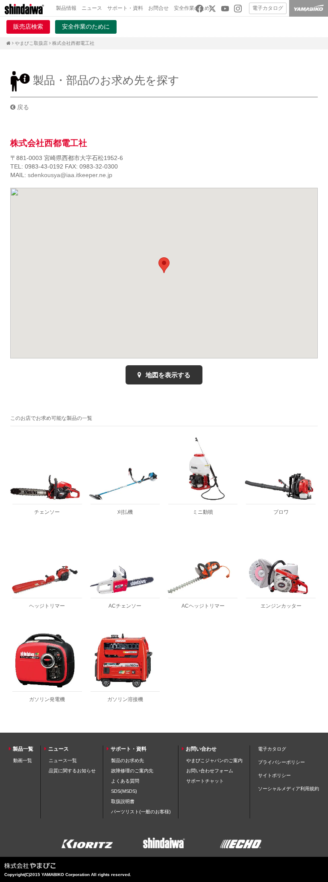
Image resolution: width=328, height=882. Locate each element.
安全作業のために (86, 26)
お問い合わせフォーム (209, 770)
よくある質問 (125, 780)
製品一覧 (23, 749)
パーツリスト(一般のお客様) (141, 811)
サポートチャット (205, 780)
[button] (164, 265)
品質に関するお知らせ (72, 770)
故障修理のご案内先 (132, 770)
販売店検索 (28, 26)
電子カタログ (267, 8)
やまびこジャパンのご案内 (214, 760)
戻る (22, 107)
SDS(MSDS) (124, 791)
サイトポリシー (274, 775)
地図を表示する (167, 374)
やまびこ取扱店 (31, 43)
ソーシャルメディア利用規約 (288, 788)
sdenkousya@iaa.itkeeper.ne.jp (70, 175)
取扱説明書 (123, 801)
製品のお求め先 (127, 760)
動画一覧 (22, 760)
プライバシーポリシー (281, 762)
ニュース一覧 (63, 760)
